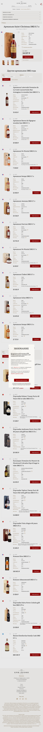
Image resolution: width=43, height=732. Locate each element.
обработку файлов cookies (17, 373)
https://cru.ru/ (16, 367)
